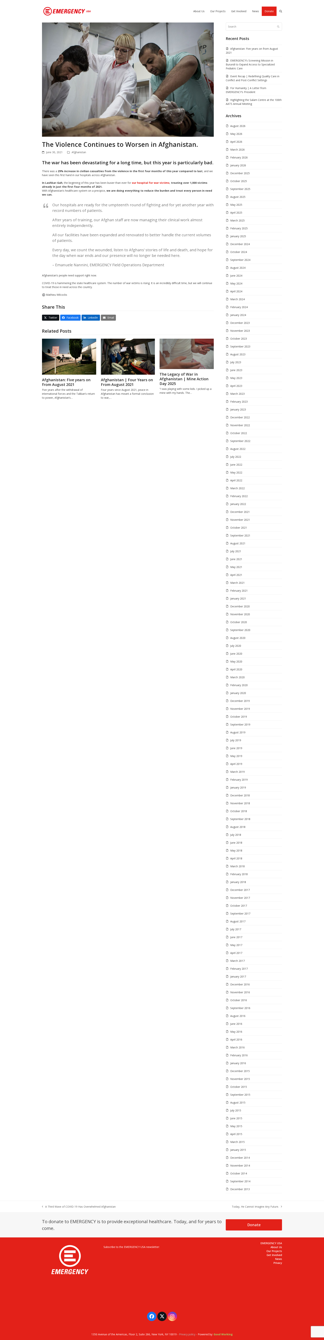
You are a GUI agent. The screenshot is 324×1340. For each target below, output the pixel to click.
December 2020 (240, 606)
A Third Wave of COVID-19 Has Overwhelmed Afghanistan (79, 1207)
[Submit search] (278, 26)
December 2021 (240, 512)
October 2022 (238, 433)
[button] (281, 11)
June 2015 (236, 1118)
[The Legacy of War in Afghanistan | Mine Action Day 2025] (187, 353)
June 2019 (236, 748)
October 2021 (238, 527)
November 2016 (240, 992)
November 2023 (240, 330)
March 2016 (237, 1047)
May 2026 (236, 134)
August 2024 (237, 267)
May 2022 (236, 472)
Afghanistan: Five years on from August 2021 (66, 382)
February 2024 (239, 307)
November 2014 (240, 1165)
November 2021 (240, 519)
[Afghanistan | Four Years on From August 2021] (128, 356)
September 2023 (240, 346)
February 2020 (239, 685)
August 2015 (237, 1102)
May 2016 (236, 1031)
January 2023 (238, 409)
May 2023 (236, 378)
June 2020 (236, 653)
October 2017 (238, 905)
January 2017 (238, 976)
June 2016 (236, 1024)
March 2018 (237, 866)
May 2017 (236, 945)
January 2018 (238, 882)
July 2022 (235, 456)
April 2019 (236, 764)
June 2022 (236, 464)
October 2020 (238, 622)
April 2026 (236, 141)
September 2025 (240, 189)
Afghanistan (79, 152)
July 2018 (235, 835)
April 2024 (236, 291)
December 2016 (240, 984)
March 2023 (237, 393)
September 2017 (240, 913)
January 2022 (238, 504)
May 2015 (236, 1126)
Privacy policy (187, 1334)
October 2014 (238, 1173)
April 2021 (236, 575)
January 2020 (238, 693)
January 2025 (238, 236)
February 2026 (239, 157)
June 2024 (236, 275)
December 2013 (240, 1189)
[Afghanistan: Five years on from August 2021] (69, 356)
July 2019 (235, 740)
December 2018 (240, 795)
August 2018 (237, 827)
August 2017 (237, 921)
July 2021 (235, 551)
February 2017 (239, 968)
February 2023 (239, 401)
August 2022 (237, 449)
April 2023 (236, 386)
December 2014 (240, 1157)
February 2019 (239, 779)
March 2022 (237, 488)
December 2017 (240, 890)
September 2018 (240, 819)
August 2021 (237, 543)
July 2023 (235, 362)
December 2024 (240, 244)
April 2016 (236, 1039)
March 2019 (237, 772)
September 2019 (240, 724)
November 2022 (240, 425)
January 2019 (238, 787)
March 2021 (237, 582)
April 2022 (236, 480)
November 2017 (240, 898)
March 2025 (237, 220)
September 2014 (240, 1181)
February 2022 (239, 496)
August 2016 (237, 1016)
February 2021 (239, 590)
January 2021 (238, 598)
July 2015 (235, 1110)
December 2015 (240, 1071)
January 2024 (238, 315)
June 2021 (236, 559)
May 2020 (236, 661)
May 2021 (236, 567)
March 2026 (237, 149)
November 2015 (240, 1079)
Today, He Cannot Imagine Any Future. (255, 1207)
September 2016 (240, 1008)
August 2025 (237, 197)
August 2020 (237, 638)
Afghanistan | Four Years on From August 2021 (127, 382)
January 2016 (238, 1063)
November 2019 (240, 709)
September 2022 (240, 441)
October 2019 (238, 716)
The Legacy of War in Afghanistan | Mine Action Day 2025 (184, 379)
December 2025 (240, 173)
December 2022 (240, 417)
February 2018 (239, 874)
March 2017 (237, 961)
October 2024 (238, 252)
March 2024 (237, 299)
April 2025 (236, 212)
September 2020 (240, 630)
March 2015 (237, 1142)
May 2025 (236, 204)
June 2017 (236, 937)
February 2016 (239, 1055)
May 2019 (236, 756)
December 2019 (240, 701)
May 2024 (236, 283)
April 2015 (236, 1134)
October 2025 (238, 181)
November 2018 (240, 803)
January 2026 (238, 165)
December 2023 (240, 323)
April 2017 (236, 953)
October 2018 (238, 811)
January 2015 (238, 1150)
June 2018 (236, 842)
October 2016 (238, 1000)
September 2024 (240, 260)
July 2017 (235, 929)
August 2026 (237, 126)
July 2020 (235, 645)
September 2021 (240, 535)
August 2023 (237, 354)
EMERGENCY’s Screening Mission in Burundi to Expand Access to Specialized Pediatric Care (250, 64)
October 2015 (238, 1087)
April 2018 (236, 858)
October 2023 (238, 338)
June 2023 (236, 370)
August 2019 (237, 732)
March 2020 (237, 677)
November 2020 (240, 614)
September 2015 (240, 1094)
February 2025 (239, 228)
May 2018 (236, 850)
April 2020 (236, 669)
